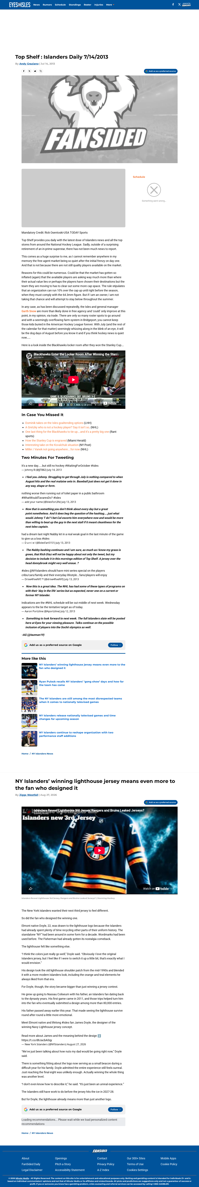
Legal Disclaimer (32, 1170)
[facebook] (173, 4)
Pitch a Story (63, 1164)
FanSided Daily (31, 1164)
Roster (87, 4)
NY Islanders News (42, 753)
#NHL (49, 602)
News (36, 4)
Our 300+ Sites (136, 1158)
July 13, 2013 (69, 502)
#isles (45, 538)
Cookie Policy (169, 1164)
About (25, 1158)
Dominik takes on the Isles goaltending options (54, 423)
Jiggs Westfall (28, 794)
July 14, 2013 (54, 470)
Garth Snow (29, 311)
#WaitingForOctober (77, 465)
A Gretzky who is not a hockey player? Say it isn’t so (57, 427)
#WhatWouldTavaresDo (36, 497)
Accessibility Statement (70, 1170)
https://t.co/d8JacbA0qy (37, 1040)
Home (25, 753)
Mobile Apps (168, 1158)
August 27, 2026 (76, 1044)
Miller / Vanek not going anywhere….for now (52, 449)
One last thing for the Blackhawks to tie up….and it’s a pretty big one (67, 431)
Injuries (98, 4)
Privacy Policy (105, 1164)
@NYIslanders (38, 570)
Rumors (47, 4)
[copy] (41, 71)
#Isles (94, 465)
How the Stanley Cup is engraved (46, 440)
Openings (61, 1158)
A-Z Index (103, 1170)
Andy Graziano (29, 63)
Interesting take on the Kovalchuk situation (51, 445)
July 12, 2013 (68, 611)
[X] (179, 4)
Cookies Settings (137, 1170)
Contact (102, 1158)
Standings (75, 4)
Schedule (60, 4)
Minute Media (22, 1178)
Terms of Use (135, 1164)
